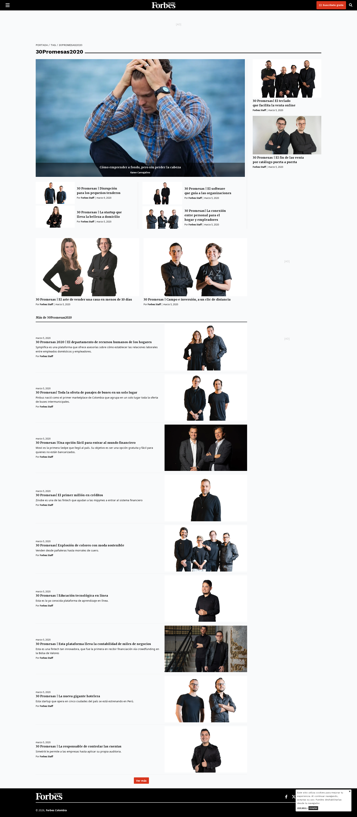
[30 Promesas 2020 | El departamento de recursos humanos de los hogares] (206, 347)
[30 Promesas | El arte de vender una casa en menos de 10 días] (87, 267)
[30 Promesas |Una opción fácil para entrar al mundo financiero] (206, 448)
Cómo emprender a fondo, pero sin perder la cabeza (140, 167)
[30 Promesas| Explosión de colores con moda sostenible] (206, 548)
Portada (42, 45)
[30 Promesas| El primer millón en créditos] (206, 498)
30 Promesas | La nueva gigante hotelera (68, 696)
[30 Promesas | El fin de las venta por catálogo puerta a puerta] (287, 135)
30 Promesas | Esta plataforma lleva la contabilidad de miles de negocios (93, 644)
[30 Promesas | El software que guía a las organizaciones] (162, 193)
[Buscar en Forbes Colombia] (350, 5)
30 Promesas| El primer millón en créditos (69, 495)
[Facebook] (286, 796)
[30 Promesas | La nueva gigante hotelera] (206, 699)
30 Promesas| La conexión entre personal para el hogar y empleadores (205, 215)
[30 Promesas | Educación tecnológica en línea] (206, 598)
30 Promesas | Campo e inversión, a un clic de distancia (187, 299)
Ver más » (302, 808)
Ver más (141, 780)
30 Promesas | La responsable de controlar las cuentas (78, 746)
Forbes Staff (87, 197)
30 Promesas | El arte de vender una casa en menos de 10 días (84, 299)
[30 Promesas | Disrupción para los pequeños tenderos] (55, 193)
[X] (294, 796)
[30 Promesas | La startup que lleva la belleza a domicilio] (55, 217)
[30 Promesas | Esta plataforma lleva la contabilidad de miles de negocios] (206, 649)
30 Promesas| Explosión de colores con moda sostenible (80, 545)
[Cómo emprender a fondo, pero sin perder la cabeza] (140, 118)
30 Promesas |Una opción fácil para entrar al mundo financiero (86, 442)
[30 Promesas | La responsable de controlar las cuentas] (206, 749)
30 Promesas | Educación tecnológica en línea (72, 595)
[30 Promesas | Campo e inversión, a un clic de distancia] (195, 267)
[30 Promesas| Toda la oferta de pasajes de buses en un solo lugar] (206, 397)
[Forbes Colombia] (164, 5)
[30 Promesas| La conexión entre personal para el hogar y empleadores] (162, 217)
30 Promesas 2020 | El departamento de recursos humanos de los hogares (94, 342)
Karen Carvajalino (140, 172)
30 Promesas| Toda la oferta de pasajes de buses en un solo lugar (86, 392)
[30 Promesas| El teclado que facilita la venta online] (287, 78)
